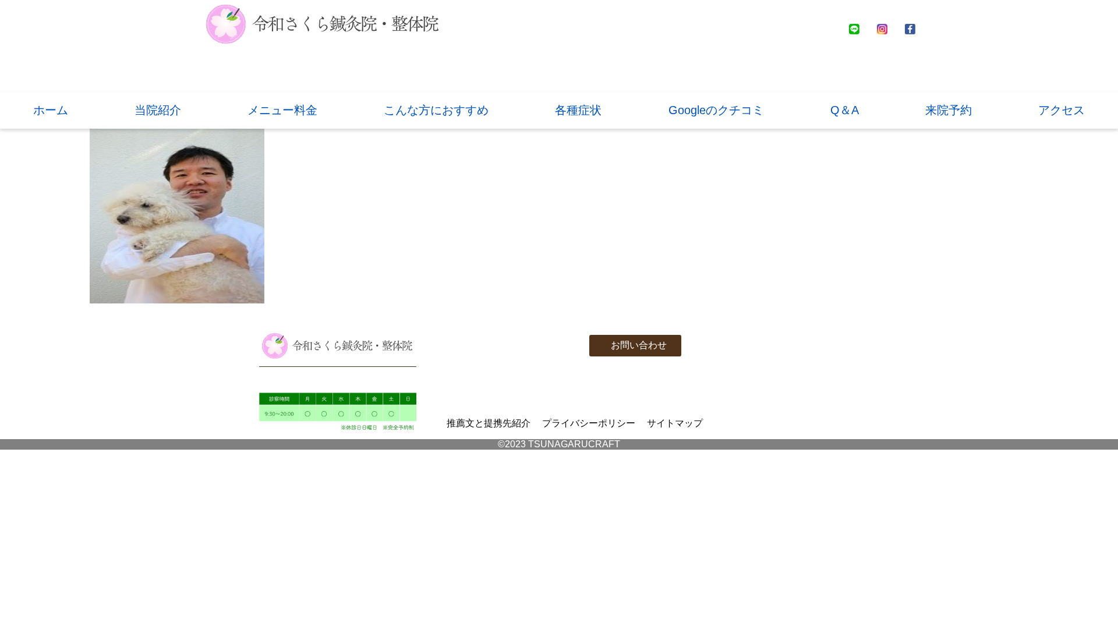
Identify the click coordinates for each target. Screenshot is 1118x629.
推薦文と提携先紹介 (488, 423)
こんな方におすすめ (436, 110)
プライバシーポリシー (588, 423)
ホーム (50, 110)
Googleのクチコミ (716, 110)
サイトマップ (675, 423)
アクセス (1061, 110)
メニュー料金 (282, 110)
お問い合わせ (639, 345)
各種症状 (578, 110)
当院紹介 (158, 110)
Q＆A (844, 110)
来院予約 (948, 110)
